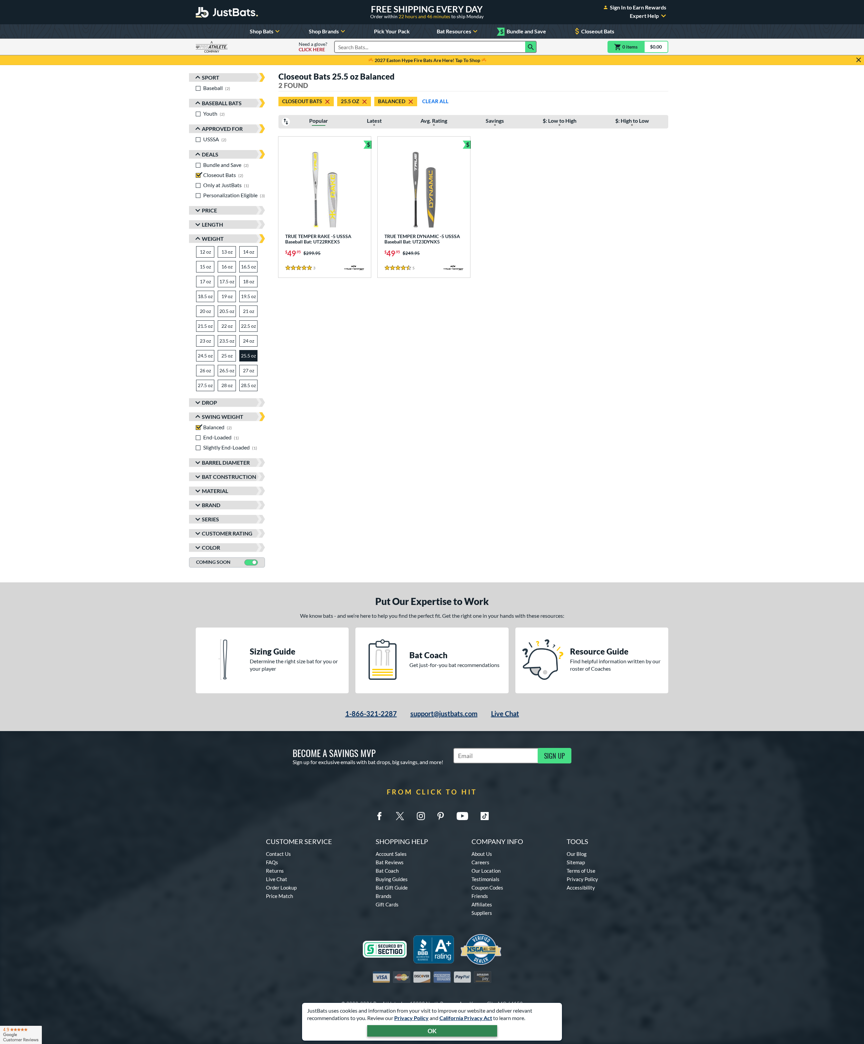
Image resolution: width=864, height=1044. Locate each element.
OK (432, 1031)
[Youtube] (462, 816)
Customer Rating (227, 533)
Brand (211, 505)
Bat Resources (454, 31)
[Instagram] (421, 816)
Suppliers (481, 913)
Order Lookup (281, 887)
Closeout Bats (597, 31)
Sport (210, 77)
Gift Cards (387, 904)
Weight (213, 238)
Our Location (486, 871)
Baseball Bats (222, 103)
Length (212, 224)
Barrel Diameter (226, 462)
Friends (479, 896)
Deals (210, 154)
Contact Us (278, 854)
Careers (480, 862)
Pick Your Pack (392, 31)
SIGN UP (554, 756)
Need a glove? (313, 46)
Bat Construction (229, 476)
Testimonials (485, 879)
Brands (384, 896)
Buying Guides (392, 879)
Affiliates (481, 904)
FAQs (272, 862)
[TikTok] (485, 816)
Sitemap (576, 862)
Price (209, 210)
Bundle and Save (523, 31)
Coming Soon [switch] (213, 562)
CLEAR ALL (435, 101)
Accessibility (581, 887)
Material (215, 491)
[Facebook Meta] (379, 816)
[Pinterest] (440, 816)
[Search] (531, 47)
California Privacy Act (465, 1018)
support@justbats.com (444, 713)
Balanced (391, 101)
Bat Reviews (390, 862)
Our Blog (577, 854)
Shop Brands (324, 31)
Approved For (222, 128)
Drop (209, 402)
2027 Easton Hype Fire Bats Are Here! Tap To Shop (427, 60)
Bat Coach (387, 871)
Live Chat (505, 713)
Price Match (279, 896)
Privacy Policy (411, 1018)
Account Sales (391, 854)
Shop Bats (261, 31)
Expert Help (644, 16)
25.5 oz (350, 101)
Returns (275, 871)
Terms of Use (581, 871)
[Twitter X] (400, 816)
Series (210, 519)
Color (211, 547)
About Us (481, 854)
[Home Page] (227, 12)
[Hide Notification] (858, 60)
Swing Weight (222, 416)
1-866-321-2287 (371, 713)
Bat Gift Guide (392, 887)
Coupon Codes (487, 887)
